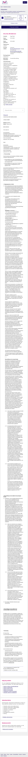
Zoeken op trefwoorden (7, 687)
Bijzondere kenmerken (5, 59)
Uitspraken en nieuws (7, 6)
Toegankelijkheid (15, 754)
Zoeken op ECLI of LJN (8, 688)
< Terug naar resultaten (14, 27)
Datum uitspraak (5, 39)
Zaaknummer (6, 44)
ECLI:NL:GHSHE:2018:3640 (15, 51)
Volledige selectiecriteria (7, 717)
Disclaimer (5, 755)
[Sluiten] (25, 17)
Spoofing (20, 754)
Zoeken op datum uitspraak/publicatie (10, 686)
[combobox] (14, 110)
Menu (24, 2)
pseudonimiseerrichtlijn (8, 18)
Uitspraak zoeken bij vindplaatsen (10, 692)
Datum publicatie (5, 42)
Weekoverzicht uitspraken (8, 729)
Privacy (8, 754)
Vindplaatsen (6, 81)
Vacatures (24, 754)
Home (2, 6)
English (2, 754)
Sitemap (5, 754)
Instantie (5, 36)
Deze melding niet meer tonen (20, 17)
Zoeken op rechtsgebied (8, 690)
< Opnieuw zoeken (14, 23)
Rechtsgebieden (6, 55)
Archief (2, 755)
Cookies (11, 754)
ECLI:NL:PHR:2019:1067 (15, 48)
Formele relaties (5, 48)
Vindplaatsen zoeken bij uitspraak (10, 691)
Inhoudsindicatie (6, 61)
